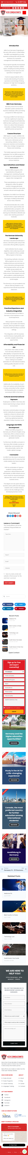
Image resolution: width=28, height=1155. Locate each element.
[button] (24, 12)
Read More (14, 743)
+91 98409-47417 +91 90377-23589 (21, 2)
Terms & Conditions (15, 708)
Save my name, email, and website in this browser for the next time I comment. (13, 576)
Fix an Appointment (8, 2)
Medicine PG (12, 618)
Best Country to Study (15, 626)
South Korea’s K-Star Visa (16, 647)
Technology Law (13, 633)
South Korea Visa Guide (15, 640)
